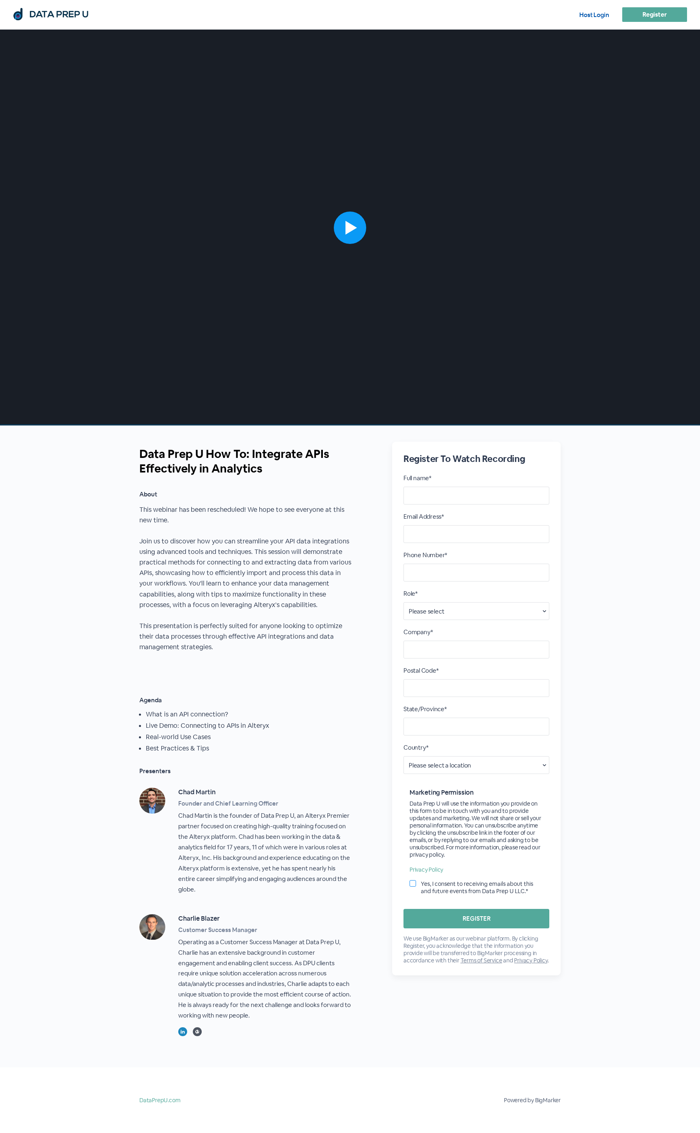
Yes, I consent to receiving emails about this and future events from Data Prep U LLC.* (477, 887)
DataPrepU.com (159, 1100)
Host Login (594, 15)
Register (654, 14)
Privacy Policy (426, 869)
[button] (350, 227)
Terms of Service (481, 960)
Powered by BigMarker (532, 1100)
